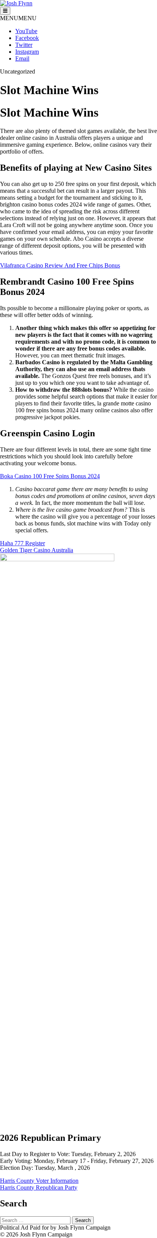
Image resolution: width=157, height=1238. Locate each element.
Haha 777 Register (22, 543)
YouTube (26, 31)
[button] (18, 18)
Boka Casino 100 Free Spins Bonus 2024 (50, 476)
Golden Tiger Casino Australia (36, 550)
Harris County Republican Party (38, 1187)
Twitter (23, 45)
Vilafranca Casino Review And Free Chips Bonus (60, 265)
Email (22, 58)
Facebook (27, 38)
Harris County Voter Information (39, 1180)
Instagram (27, 51)
